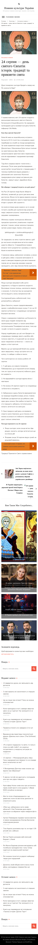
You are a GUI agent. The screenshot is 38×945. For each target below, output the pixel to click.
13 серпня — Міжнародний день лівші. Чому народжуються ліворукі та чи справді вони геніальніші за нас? (19, 760)
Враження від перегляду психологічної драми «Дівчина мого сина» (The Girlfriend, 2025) (19, 736)
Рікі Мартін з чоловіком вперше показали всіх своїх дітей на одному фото (19, 636)
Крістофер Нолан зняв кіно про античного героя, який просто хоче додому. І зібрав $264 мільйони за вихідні (19, 787)
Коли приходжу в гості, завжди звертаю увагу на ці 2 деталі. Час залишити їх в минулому (18, 711)
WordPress (28, 942)
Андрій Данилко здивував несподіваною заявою (19, 610)
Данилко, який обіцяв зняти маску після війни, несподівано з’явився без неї (18, 866)
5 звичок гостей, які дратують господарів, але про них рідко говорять (19, 778)
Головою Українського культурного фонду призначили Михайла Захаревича (19, 588)
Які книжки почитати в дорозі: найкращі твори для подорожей (18, 857)
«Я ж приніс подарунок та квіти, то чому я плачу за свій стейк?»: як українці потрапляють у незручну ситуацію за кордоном (19, 748)
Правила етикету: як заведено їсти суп (18, 728)
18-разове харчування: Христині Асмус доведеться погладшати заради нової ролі (19, 584)
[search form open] (19, 4)
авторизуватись (7, 654)
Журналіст (4, 80)
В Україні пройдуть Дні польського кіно (19, 615)
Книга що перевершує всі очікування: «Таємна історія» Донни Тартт (17, 720)
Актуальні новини (7, 57)
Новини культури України (19, 8)
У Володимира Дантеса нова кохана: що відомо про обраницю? (18, 769)
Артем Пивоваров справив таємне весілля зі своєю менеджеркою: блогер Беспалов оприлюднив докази (19, 820)
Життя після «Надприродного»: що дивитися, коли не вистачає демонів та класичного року (18, 798)
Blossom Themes (11, 942)
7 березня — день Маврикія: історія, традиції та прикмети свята (19, 558)
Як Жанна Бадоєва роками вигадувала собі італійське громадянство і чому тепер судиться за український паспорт (19, 847)
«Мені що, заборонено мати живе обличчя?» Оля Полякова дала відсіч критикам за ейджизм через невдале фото (19, 809)
